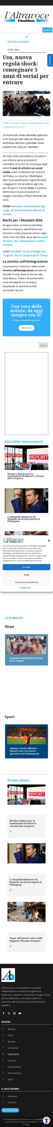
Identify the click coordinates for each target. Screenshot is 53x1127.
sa (17, 127)
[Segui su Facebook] (3, 1013)
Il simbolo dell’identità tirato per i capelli (26, 659)
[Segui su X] (9, 1013)
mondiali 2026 (41, 123)
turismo (15, 123)
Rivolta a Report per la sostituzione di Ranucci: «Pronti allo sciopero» (25, 476)
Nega (26, 574)
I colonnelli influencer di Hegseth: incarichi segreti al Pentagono (23, 519)
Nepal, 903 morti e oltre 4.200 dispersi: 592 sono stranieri (26, 939)
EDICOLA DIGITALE (10, 1110)
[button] (49, 540)
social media (9, 127)
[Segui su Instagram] (14, 1013)
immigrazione (27, 123)
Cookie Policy (25, 587)
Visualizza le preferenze (26, 582)
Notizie (12, 41)
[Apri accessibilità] (46, 1120)
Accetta (26, 567)
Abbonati (26, 327)
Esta (22, 127)
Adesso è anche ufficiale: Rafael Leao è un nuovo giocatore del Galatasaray (24, 751)
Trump (6, 123)
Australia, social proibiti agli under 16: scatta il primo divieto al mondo (24, 210)
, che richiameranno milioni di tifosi (25, 241)
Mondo (24, 41)
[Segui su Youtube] (20, 1013)
